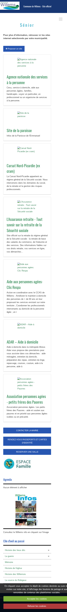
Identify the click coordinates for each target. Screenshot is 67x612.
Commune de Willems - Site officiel (37, 6)
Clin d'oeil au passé (13, 541)
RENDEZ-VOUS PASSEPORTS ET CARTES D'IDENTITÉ (27, 441)
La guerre (9, 556)
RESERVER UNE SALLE (27, 452)
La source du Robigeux (16, 580)
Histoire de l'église (13, 568)
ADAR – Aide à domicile (22, 342)
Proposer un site (14, 49)
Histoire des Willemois (15, 574)
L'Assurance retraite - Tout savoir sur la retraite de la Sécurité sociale (24, 224)
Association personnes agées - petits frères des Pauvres (26, 399)
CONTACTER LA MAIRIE (27, 430)
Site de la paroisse (19, 130)
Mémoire (9, 562)
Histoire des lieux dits (15, 550)
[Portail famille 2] (17, 463)
